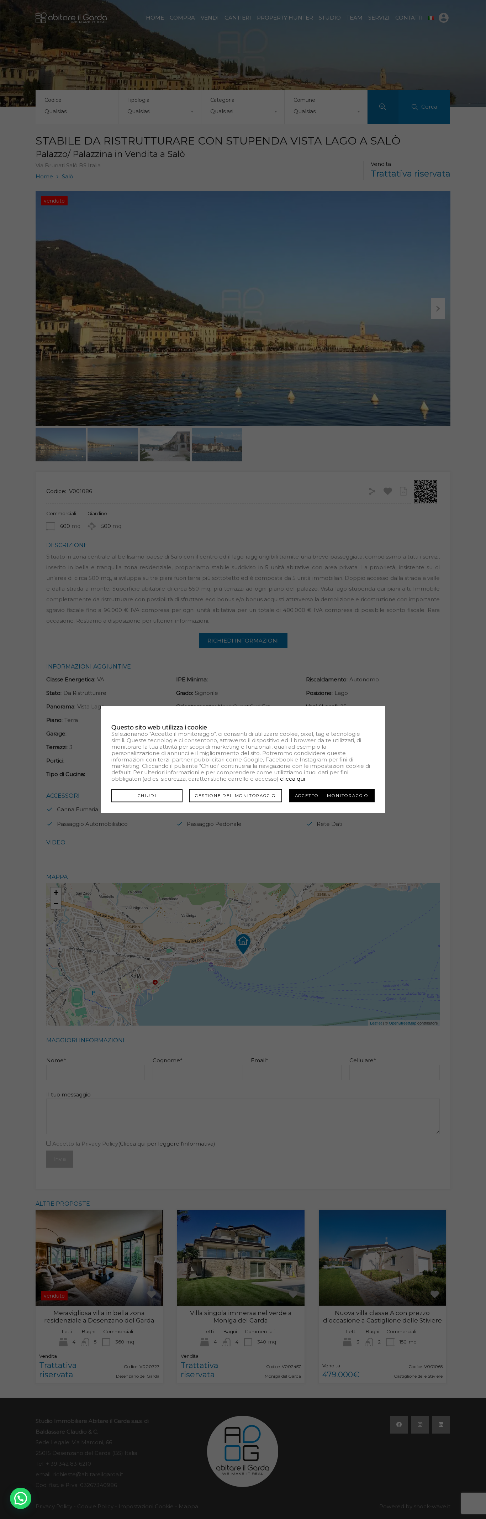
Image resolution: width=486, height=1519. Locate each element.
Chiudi (147, 795)
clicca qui (292, 778)
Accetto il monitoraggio (332, 795)
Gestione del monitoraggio (235, 795)
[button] (20, 1498)
